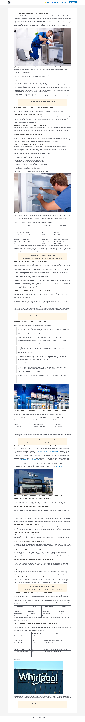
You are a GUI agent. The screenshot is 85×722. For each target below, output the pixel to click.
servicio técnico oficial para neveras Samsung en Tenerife (48, 451)
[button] (50, 2)
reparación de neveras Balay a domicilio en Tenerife (26, 456)
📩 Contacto (63, 2)
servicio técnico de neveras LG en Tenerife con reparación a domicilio (26, 459)
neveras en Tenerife (59, 466)
